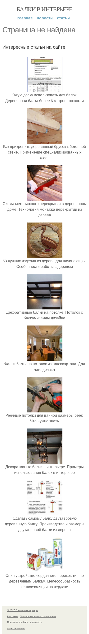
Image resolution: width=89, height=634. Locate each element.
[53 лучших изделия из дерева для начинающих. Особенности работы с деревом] (44, 255)
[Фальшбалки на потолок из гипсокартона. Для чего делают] (44, 358)
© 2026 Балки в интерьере (22, 610)
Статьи (63, 18)
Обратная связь (16, 628)
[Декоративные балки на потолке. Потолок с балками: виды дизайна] (44, 306)
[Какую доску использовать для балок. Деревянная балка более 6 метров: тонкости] (44, 89)
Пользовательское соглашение (38, 616)
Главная (25, 18)
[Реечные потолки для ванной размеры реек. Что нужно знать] (44, 409)
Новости (45, 18)
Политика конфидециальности (24, 622)
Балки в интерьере (44, 9)
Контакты (12, 616)
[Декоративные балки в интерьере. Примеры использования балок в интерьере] (44, 461)
